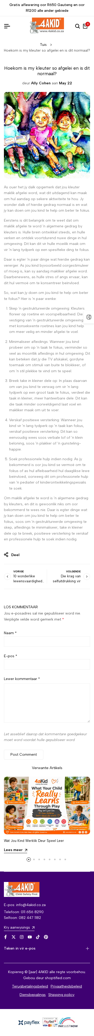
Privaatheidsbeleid (66, 986)
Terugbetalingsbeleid (30, 986)
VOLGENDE (73, 571)
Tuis (43, 44)
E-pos (10, 656)
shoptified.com (58, 978)
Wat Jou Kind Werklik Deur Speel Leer (34, 841)
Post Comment (23, 754)
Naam (10, 633)
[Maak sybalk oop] (89, 317)
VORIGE (18, 571)
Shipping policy (61, 995)
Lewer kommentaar (22, 679)
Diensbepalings (33, 995)
